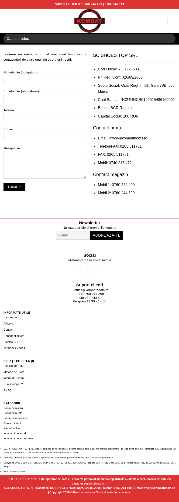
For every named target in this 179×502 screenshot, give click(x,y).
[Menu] (6, 20)
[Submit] (170, 38)
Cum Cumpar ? (13, 384)
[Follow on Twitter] (95, 268)
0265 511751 (131, 146)
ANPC (7, 390)
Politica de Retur (13, 365)
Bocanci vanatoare (15, 418)
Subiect (8, 129)
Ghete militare (12, 423)
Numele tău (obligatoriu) (20, 72)
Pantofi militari (12, 428)
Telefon (8, 110)
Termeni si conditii (14, 348)
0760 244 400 (92, 4)
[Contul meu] (150, 21)
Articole (8, 323)
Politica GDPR (12, 342)
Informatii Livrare (14, 378)
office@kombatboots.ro (128, 138)
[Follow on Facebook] (84, 268)
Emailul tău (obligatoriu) (21, 91)
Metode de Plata (13, 372)
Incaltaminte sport (14, 433)
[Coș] (173, 21)
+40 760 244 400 (90, 298)
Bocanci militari (13, 408)
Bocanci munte (12, 413)
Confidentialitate (13, 336)
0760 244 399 (114, 4)
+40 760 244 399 (91, 294)
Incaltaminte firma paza (18, 438)
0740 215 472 (120, 163)
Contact (8, 329)
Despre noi (10, 317)
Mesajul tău (11, 148)
